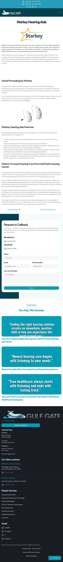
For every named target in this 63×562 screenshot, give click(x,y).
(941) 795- (35, 4)
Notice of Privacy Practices (31, 552)
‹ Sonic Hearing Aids (13, 209)
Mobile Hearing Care (8, 514)
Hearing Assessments (9, 495)
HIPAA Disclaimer (31, 556)
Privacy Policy (26, 548)
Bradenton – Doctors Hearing (11, 464)
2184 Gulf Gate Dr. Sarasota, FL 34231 (14, 481)
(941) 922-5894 (36, 1)
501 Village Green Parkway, (10, 467)
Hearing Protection (8, 511)
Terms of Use (36, 548)
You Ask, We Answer (31, 310)
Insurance (5, 518)
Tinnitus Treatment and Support (12, 505)
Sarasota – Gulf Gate (8, 478)
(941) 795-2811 (11, 241)
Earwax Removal (7, 508)
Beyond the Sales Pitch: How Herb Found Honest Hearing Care (30, 369)
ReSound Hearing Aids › (48, 209)
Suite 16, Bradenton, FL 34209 (11, 469)
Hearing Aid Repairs (8, 501)
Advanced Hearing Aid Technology (13, 498)
